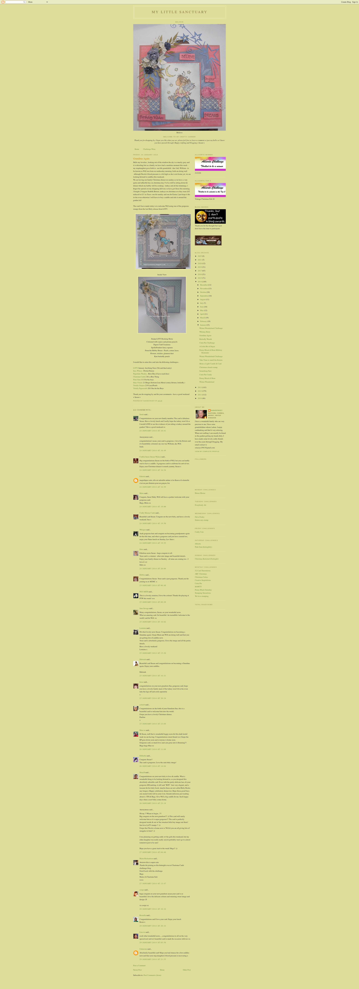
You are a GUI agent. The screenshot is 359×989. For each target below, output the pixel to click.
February (203, 321)
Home (137, 149)
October (203, 292)
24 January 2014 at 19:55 (153, 543)
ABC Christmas (201, 574)
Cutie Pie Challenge (207, 342)
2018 (200, 267)
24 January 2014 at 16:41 (153, 430)
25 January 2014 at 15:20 (153, 653)
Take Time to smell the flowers (210, 360)
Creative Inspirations (203, 580)
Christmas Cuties (201, 577)
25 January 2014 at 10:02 (153, 621)
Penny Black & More (207, 378)
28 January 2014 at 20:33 (153, 925)
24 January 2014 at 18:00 (153, 506)
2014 (200, 281)
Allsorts (198, 543)
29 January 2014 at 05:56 (153, 942)
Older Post (187, 970)
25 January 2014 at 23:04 (153, 723)
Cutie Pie (198, 583)
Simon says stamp (201, 520)
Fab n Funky (199, 517)
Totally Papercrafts (140, 388)
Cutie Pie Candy (205, 374)
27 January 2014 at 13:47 (153, 883)
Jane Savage (144, 608)
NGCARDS (144, 591)
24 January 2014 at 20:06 (153, 568)
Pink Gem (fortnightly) (203, 547)
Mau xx (142, 730)
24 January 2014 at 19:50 (153, 523)
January (203, 325)
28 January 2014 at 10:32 (153, 909)
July (202, 303)
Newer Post (137, 970)
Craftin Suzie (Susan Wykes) (150, 456)
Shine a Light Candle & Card (210, 363)
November (204, 288)
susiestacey (217, 410)
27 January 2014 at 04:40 (153, 852)
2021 (200, 259)
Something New (205, 371)
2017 (200, 270)
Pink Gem (137, 379)
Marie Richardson (146, 858)
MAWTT (198, 586)
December (204, 285)
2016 (200, 274)
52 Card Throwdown (202, 570)
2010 (200, 398)
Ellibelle (143, 755)
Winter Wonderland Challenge (211, 328)
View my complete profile (207, 451)
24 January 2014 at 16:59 (153, 487)
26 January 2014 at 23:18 (153, 803)
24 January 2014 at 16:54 (153, 470)
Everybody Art (200, 505)
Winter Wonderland (206, 382)
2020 (200, 263)
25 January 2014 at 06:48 (153, 585)
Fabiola (142, 476)
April (202, 314)
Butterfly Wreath (205, 339)
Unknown (143, 949)
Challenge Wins (149, 149)
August (203, 299)
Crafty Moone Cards (147, 513)
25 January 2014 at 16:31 (153, 675)
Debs (141, 549)
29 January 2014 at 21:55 (153, 959)
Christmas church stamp (208, 367)
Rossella (143, 915)
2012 (200, 391)
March (202, 317)
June (202, 306)
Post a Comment (139, 965)
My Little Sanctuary (180, 11)
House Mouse (200, 493)
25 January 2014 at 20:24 (153, 698)
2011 (200, 394)
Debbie (142, 575)
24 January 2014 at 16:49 (153, 450)
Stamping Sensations (203, 593)
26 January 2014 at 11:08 (153, 749)
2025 (200, 256)
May (202, 310)
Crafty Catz (199, 532)
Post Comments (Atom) (152, 975)
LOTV (135, 368)
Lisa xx (142, 932)
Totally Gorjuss (139, 385)
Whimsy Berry (204, 332)
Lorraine (143, 628)
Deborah (143, 659)
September (204, 295)
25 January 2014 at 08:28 (153, 602)
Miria (142, 493)
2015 (200, 278)
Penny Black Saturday (203, 590)
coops (142, 889)
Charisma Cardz (139, 376)
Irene (141, 682)
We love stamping (202, 596)
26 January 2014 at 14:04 (153, 766)
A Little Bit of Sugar (207, 346)
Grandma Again (205, 335)
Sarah (142, 414)
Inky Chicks (137, 382)
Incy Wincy (137, 370)
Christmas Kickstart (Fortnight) (206, 559)
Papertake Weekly (140, 373)
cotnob (142, 704)
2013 (200, 387)
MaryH (142, 772)
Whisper (143, 529)
